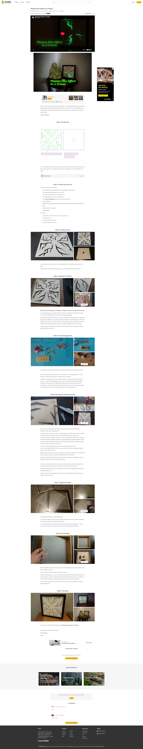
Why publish (85, 731)
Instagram (59, 101)
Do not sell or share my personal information (82, 746)
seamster (56, 715)
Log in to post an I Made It (71, 658)
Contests (22, 2)
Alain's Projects (47, 101)
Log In (133, 2)
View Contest (89, 642)
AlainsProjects (35, 11)
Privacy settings (68, 746)
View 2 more (84, 304)
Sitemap (84, 736)
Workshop (64, 732)
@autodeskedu (102, 733)
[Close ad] (113, 68)
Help (83, 734)
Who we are (84, 738)
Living (40, 11)
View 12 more (84, 423)
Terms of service (52, 746)
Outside (71, 734)
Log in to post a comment (71, 722)
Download (81, 176)
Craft (63, 736)
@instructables (102, 731)
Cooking (71, 731)
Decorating (45, 11)
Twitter (53, 101)
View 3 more (84, 364)
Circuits (63, 731)
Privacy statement (60, 746)
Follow (49, 98)
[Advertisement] (105, 84)
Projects (16, 2)
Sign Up (139, 2)
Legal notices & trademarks (98, 746)
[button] (94, 13)
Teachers (28, 2)
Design (63, 734)
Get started (84, 732)
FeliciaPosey (57, 706)
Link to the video (44, 115)
